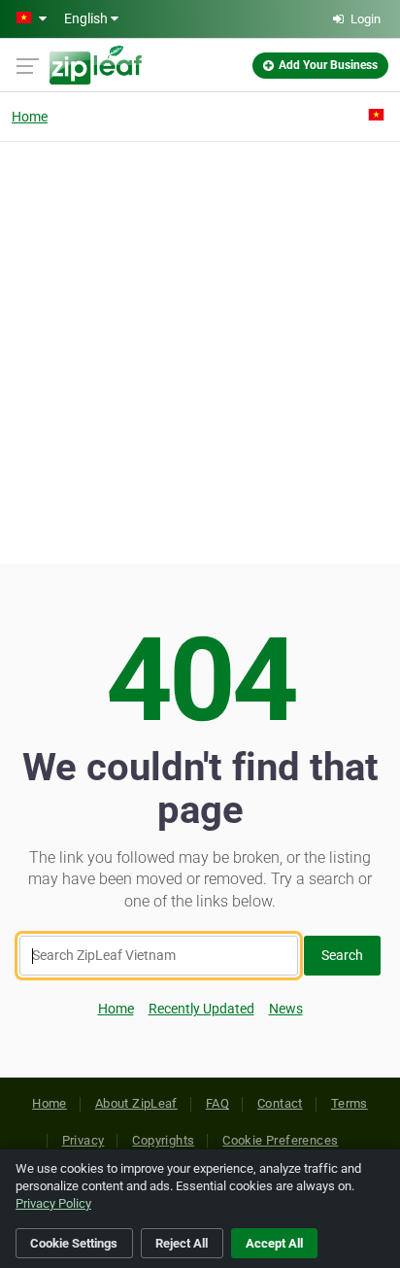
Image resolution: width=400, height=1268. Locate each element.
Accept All (274, 1243)
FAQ (217, 1103)
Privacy (83, 1140)
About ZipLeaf (136, 1103)
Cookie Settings (73, 1243)
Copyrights (163, 1140)
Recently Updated (201, 1008)
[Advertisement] (200, 350)
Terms (349, 1103)
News (286, 1008)
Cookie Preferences (280, 1140)
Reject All (181, 1243)
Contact (280, 1103)
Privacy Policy (53, 1203)
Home (30, 116)
